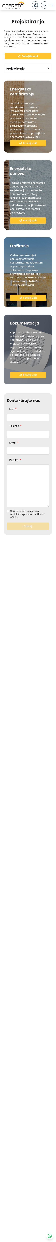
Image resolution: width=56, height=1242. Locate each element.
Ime (12, 409)
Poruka (15, 460)
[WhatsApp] (50, 1236)
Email (14, 442)
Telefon (15, 426)
